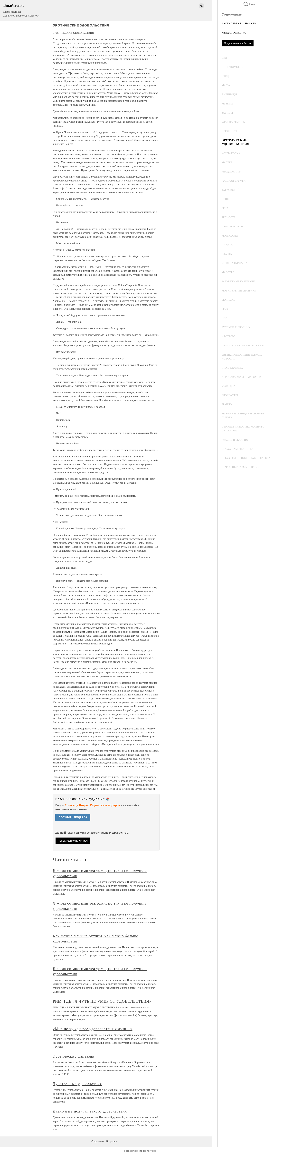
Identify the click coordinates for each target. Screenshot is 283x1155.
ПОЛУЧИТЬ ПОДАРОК (73, 817)
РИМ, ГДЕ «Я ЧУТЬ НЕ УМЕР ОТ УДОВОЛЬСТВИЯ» (102, 1001)
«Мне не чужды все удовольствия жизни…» (92, 1028)
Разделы (111, 1141)
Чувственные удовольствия (77, 1083)
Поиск (249, 4)
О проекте (97, 1141)
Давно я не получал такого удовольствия (90, 1111)
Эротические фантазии (73, 1056)
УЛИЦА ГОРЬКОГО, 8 (235, 32)
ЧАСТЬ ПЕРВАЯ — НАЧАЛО (239, 23)
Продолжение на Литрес (237, 43)
